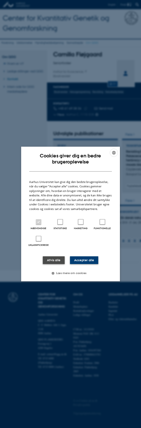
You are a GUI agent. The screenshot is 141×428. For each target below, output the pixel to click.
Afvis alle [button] (54, 260)
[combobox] (114, 152)
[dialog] (70, 214)
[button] (70, 273)
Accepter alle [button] (84, 260)
